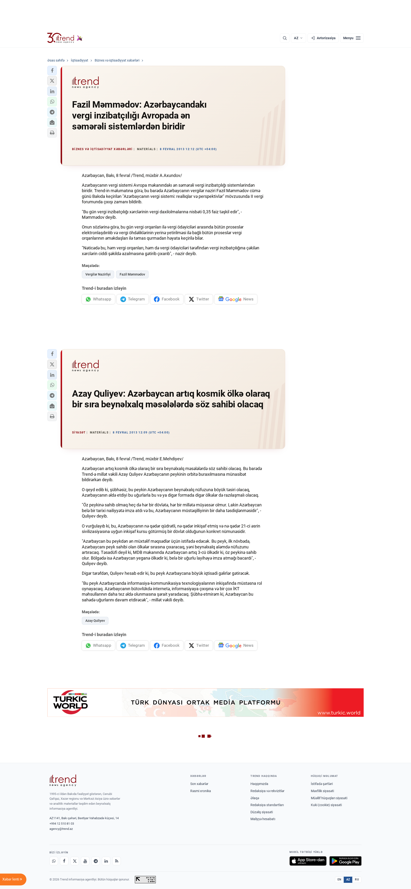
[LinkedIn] (106, 861)
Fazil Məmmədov (132, 274)
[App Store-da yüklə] (308, 861)
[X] (74, 861)
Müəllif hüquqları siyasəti (329, 798)
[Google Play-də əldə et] (345, 861)
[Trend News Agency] (62, 780)
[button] (52, 70)
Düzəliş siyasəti (261, 812)
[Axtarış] (284, 38)
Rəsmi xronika (200, 791)
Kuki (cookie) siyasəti (326, 805)
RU (357, 879)
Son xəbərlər (199, 784)
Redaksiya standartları (267, 805)
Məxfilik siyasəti (322, 791)
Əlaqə (254, 798)
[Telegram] (95, 861)
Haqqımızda (259, 784)
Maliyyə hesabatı (262, 819)
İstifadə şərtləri (322, 784)
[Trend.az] (65, 38)
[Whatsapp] (53, 861)
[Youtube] (85, 861)
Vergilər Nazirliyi (98, 274)
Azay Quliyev (95, 621)
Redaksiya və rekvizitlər (267, 791)
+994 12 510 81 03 (61, 823)
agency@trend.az (61, 829)
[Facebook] (64, 861)
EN (339, 879)
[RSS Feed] (116, 861)
